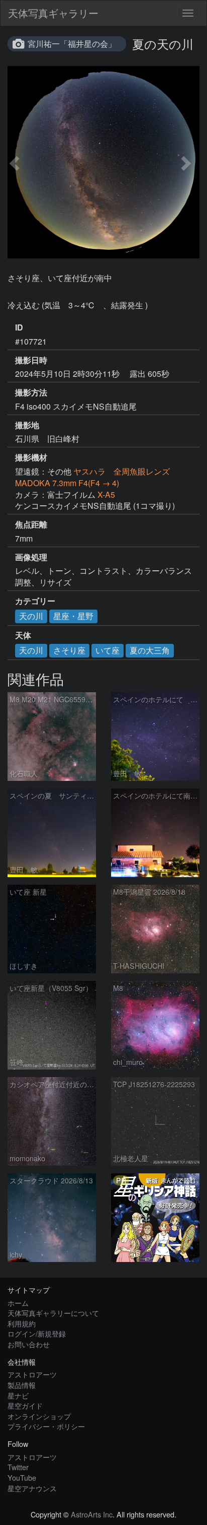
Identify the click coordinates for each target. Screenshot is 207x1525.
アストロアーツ (32, 1374)
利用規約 (22, 1323)
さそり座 (69, 650)
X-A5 (106, 494)
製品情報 (22, 1384)
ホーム (18, 1302)
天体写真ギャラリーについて (53, 1312)
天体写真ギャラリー (53, 13)
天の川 (31, 616)
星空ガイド (25, 1405)
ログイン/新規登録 (37, 1333)
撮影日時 (31, 360)
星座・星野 (73, 616)
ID (19, 327)
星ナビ (18, 1395)
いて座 (107, 650)
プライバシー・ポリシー (46, 1426)
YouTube (22, 1477)
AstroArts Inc (92, 1514)
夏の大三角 (150, 650)
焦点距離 (31, 524)
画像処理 (31, 557)
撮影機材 (31, 457)
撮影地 (27, 425)
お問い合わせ (29, 1344)
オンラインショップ (39, 1416)
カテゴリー (35, 601)
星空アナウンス (32, 1488)
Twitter (18, 1467)
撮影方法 (31, 392)
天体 (23, 635)
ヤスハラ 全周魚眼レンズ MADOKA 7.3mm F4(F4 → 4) (92, 477)
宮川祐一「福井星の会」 (72, 43)
